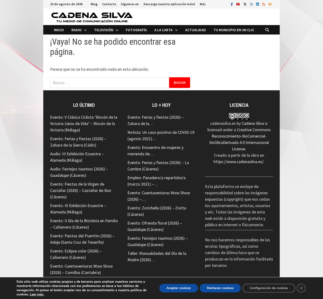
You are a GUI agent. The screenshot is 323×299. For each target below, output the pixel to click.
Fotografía (136, 29)
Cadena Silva (253, 123)
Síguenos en (130, 4)
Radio (76, 29)
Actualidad (195, 29)
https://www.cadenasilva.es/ (239, 161)
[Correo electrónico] (270, 4)
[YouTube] (238, 4)
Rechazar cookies (220, 288)
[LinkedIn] (258, 4)
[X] (245, 4)
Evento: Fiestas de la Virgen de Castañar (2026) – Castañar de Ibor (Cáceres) (80, 190)
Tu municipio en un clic (234, 29)
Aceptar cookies (178, 288)
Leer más (37, 294)
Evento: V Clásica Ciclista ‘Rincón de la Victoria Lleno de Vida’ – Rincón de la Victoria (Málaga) (83, 123)
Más (203, 4)
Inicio (59, 29)
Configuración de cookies (269, 288)
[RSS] (264, 4)
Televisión (103, 29)
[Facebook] (232, 4)
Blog (94, 4)
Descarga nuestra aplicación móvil (169, 4)
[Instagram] (252, 4)
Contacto (109, 4)
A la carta (163, 29)
